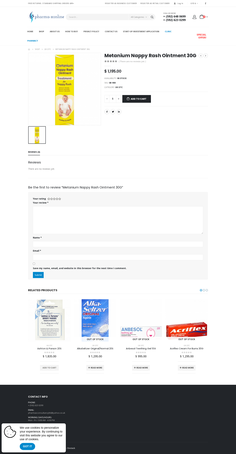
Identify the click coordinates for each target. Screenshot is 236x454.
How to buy (71, 31)
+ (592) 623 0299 (174, 20)
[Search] (152, 17)
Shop (41, 31)
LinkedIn (119, 111)
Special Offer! (201, 36)
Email (37, 250)
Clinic (168, 31)
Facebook (106, 111)
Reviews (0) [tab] (34, 151)
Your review (40, 202)
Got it (27, 446)
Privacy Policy (91, 31)
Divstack (71, 448)
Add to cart (138, 98)
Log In (180, 3)
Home (30, 31)
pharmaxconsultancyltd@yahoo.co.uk (46, 412)
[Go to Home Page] (29, 49)
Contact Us (111, 31)
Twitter (112, 111)
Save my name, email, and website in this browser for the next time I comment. (80, 268)
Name (37, 237)
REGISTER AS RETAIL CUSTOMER (155, 3)
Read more (96, 367)
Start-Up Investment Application (141, 31)
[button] (201, 290)
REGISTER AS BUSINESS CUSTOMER (121, 3)
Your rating (39, 198)
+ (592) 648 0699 (174, 16)
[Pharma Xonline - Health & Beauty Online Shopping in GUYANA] (46, 17)
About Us (55, 31)
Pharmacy (32, 40)
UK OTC (119, 87)
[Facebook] (206, 3)
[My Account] (194, 17)
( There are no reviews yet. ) (132, 61)
